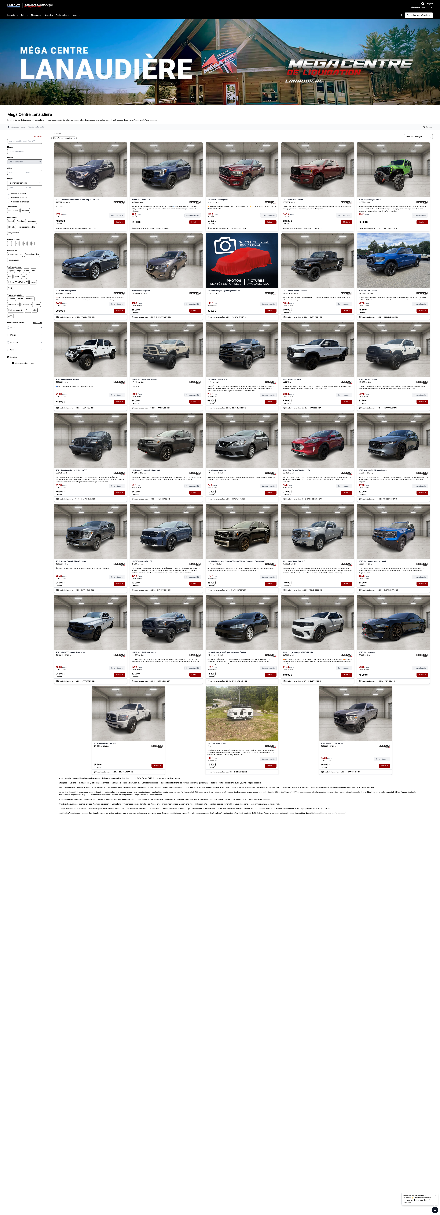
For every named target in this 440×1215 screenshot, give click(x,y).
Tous (35, 323)
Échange (24, 15)
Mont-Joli (14, 342)
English (430, 4)
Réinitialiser (38, 136)
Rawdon (13, 357)
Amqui (12, 327)
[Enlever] (74, 138)
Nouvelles (49, 15)
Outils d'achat (61, 15)
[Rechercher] (401, 15)
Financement (36, 15)
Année (9, 168)
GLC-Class (59, 206)
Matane (13, 335)
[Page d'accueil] (8, 127)
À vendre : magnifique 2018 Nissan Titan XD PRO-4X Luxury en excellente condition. (82, 568)
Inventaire (11, 15)
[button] (436, 1195)
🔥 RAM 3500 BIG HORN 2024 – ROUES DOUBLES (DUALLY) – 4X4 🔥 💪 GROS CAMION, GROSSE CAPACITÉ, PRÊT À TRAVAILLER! (242, 208)
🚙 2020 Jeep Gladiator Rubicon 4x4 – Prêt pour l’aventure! (74, 386)
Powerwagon (136, 386)
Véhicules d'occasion (18, 127)
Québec (13, 350)
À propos (76, 15)
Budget (10, 178)
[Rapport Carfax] (119, 202)
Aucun (39, 323)
